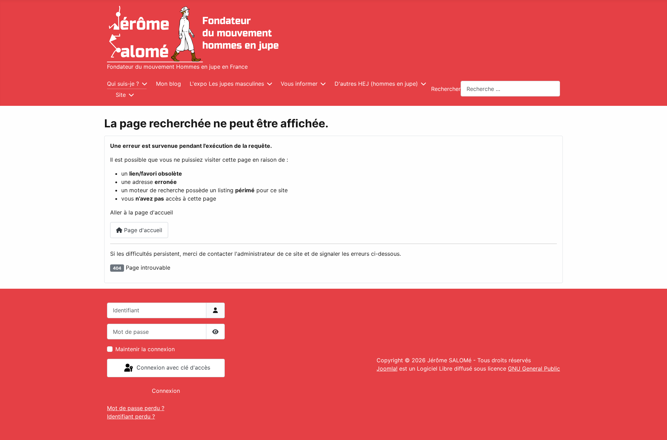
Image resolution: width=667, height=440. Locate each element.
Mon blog (168, 83)
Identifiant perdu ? (131, 416)
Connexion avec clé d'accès (172, 367)
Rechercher (446, 88)
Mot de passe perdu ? (135, 408)
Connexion (166, 390)
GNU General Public (534, 368)
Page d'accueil (142, 230)
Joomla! (387, 368)
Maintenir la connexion (145, 349)
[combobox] (510, 88)
